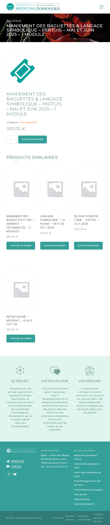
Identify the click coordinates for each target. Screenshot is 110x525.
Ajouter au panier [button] (20, 245)
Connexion (58, 518)
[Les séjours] (89, 372)
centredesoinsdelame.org (28, 518)
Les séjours (90, 381)
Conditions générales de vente (98, 518)
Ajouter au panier (32, 139)
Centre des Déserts (84, 504)
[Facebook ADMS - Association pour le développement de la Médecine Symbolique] (8, 474)
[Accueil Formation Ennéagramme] (33, 6)
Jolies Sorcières (82, 499)
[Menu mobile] (101, 7)
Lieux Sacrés (80, 494)
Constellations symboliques (88, 489)
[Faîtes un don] (55, 372)
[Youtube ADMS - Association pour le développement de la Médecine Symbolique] (14, 474)
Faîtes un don (55, 381)
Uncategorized (28, 122)
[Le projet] (20, 372)
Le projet (20, 381)
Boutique (13, 20)
